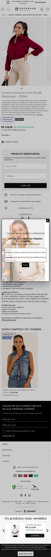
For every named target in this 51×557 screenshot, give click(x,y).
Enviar (25, 265)
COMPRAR (35, 535)
